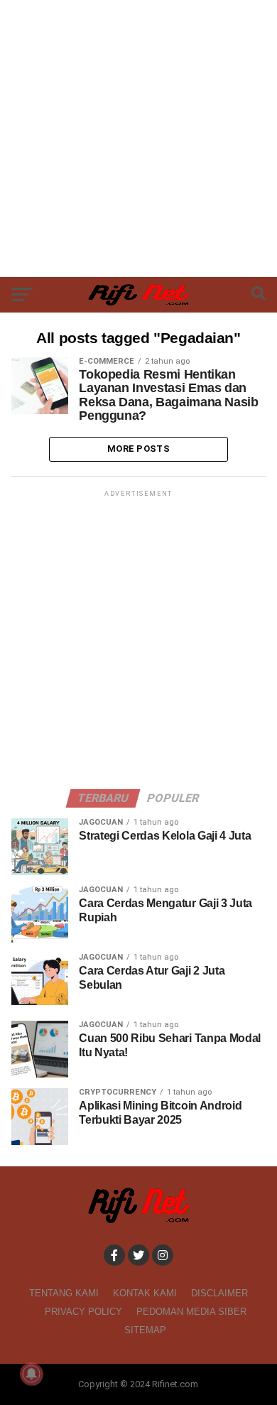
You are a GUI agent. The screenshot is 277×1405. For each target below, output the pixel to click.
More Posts (138, 448)
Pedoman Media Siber (191, 1311)
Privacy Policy (83, 1311)
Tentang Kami (64, 1293)
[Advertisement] (138, 138)
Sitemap (145, 1330)
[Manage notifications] (31, 1373)
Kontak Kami (145, 1293)
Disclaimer (219, 1293)
